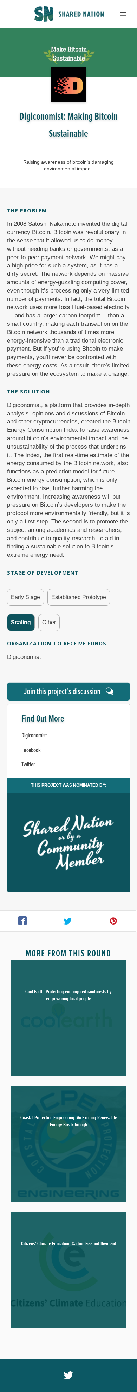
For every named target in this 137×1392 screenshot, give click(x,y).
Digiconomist (34, 736)
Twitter (28, 765)
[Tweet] (68, 921)
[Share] (22, 921)
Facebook (31, 750)
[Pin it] (113, 921)
